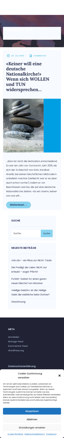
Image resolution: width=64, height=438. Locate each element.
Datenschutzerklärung (35, 434)
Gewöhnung (18, 301)
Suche (46, 233)
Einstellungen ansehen (32, 427)
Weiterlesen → (18, 205)
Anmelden (13, 337)
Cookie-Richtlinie (15, 434)
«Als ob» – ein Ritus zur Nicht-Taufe (31, 260)
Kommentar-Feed (18, 346)
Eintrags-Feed (15, 341)
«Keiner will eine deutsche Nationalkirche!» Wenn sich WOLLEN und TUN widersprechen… (27, 76)
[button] (59, 375)
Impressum (51, 434)
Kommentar (40, 56)
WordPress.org (16, 350)
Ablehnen (32, 419)
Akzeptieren (32, 411)
